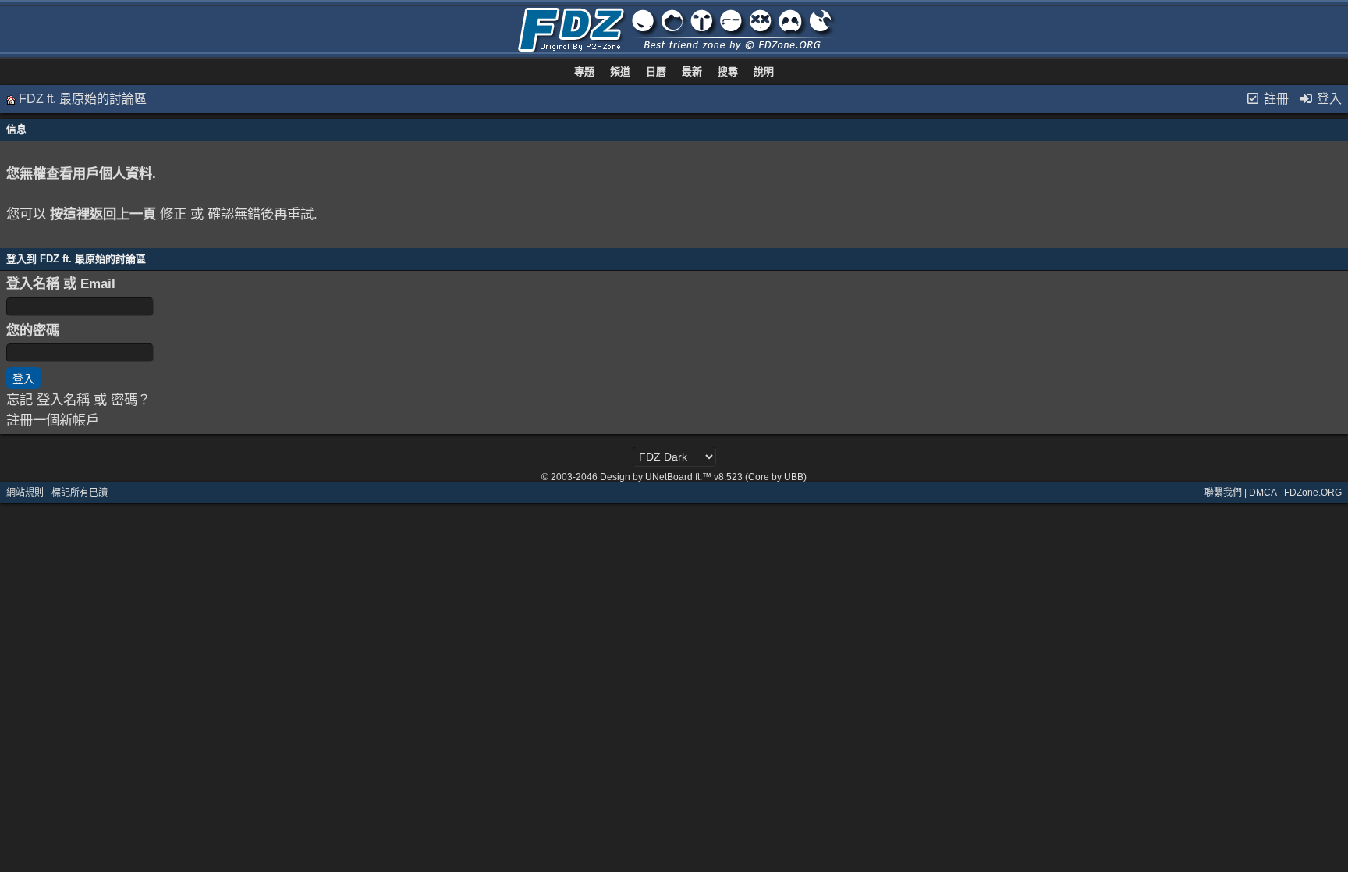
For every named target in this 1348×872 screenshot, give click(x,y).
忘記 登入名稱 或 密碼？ (78, 400)
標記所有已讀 (79, 492)
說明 (764, 71)
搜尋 (728, 71)
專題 (584, 71)
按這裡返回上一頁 (103, 214)
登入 (1328, 98)
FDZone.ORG (1313, 492)
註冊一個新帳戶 (52, 420)
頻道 (620, 71)
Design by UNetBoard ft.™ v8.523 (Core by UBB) (703, 477)
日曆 (656, 71)
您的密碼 (32, 330)
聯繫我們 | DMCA (1240, 492)
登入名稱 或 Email (60, 283)
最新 (692, 71)
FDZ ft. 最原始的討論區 (83, 98)
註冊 (1275, 98)
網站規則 (25, 492)
